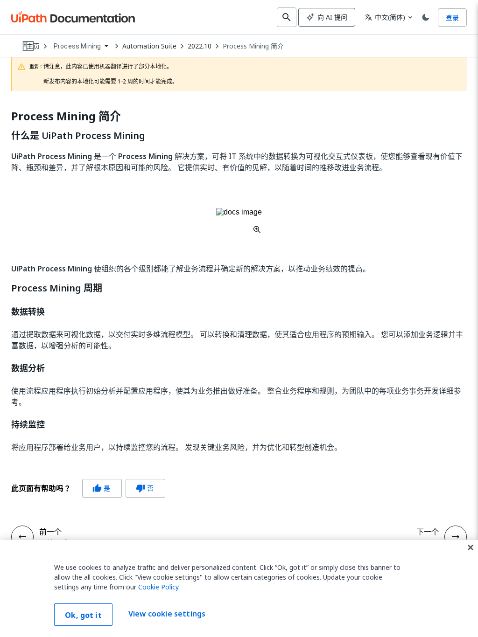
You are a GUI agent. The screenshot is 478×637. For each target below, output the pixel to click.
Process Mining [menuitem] (77, 46)
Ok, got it (83, 615)
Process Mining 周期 (56, 288)
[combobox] (81, 46)
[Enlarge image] (239, 220)
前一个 (50, 531)
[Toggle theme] (425, 17)
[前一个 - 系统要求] (22, 537)
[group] (88, 488)
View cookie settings (166, 613)
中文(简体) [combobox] (385, 17)
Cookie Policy (158, 587)
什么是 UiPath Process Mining (78, 135)
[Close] (470, 547)
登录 (452, 17)
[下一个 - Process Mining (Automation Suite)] (455, 537)
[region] (239, 588)
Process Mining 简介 (253, 46)
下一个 (427, 531)
